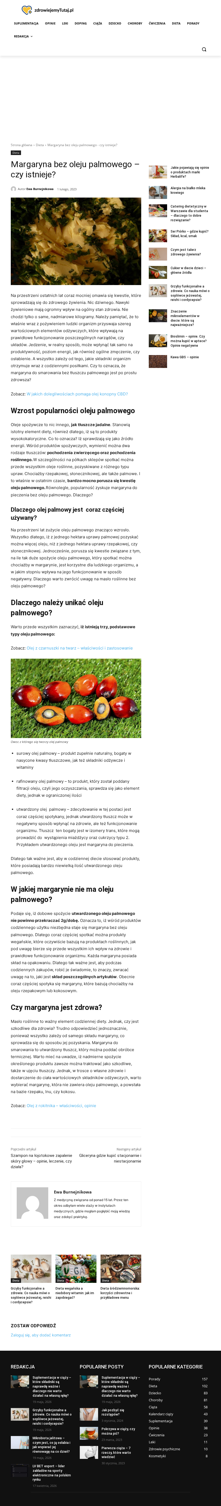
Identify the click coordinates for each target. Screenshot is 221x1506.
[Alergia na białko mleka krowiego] (158, 192)
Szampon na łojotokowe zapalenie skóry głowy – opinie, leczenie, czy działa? (41, 1161)
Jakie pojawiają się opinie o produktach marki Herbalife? (190, 172)
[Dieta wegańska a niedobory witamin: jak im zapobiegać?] (76, 1269)
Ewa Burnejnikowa (40, 189)
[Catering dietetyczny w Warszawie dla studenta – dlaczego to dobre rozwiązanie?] (158, 210)
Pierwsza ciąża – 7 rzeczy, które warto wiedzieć (116, 1452)
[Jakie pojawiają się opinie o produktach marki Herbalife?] (158, 172)
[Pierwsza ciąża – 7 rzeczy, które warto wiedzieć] (89, 1452)
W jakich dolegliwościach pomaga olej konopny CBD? (77, 393)
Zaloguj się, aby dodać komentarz (41, 1335)
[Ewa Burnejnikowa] (14, 189)
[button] (204, 49)
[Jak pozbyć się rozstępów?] (89, 1414)
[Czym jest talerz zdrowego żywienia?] (158, 254)
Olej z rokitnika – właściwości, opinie (61, 1105)
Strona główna (21, 145)
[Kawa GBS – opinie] (158, 361)
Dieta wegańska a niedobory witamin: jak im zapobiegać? (75, 1293)
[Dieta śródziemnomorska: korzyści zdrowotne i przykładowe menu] (121, 1269)
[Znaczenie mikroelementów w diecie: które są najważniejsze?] (158, 315)
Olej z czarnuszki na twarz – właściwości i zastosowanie (80, 648)
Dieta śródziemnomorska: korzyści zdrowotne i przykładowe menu (120, 1293)
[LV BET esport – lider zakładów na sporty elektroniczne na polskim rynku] (20, 1470)
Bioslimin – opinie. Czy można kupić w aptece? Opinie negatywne (189, 341)
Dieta (40, 145)
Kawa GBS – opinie (185, 357)
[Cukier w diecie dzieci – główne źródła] (158, 272)
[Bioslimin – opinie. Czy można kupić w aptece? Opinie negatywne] (158, 340)
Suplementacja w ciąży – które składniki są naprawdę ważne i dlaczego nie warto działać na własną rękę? (52, 1387)
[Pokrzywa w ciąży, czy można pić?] (89, 1433)
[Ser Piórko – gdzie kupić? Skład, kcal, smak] (158, 235)
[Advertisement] (110, 96)
